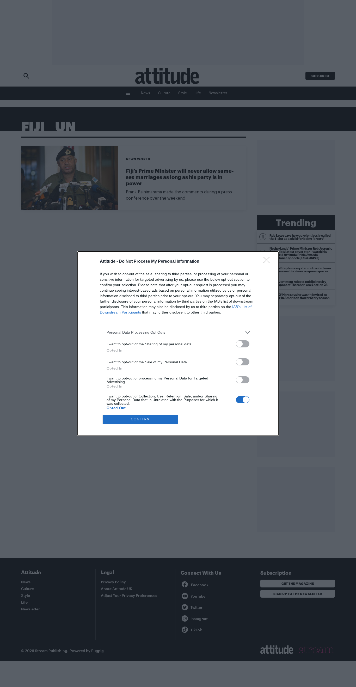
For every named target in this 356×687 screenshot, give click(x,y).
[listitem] (178, 332)
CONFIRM (140, 419)
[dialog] (178, 344)
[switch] (242, 343)
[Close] (268, 262)
